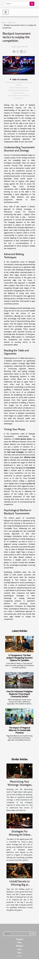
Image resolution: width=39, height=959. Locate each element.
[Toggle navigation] (6, 12)
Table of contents (20, 79)
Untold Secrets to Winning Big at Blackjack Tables (19, 885)
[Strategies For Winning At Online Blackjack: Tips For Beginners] (19, 820)
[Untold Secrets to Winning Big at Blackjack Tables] (19, 870)
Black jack (11, 22)
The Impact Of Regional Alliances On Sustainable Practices (19, 730)
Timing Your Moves (19, 93)
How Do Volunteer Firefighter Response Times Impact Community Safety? (19, 694)
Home (3, 22)
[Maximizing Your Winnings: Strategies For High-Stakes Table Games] (19, 770)
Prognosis (19, 939)
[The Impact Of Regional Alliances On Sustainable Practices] (19, 716)
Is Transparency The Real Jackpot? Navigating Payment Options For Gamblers (19, 658)
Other (19, 953)
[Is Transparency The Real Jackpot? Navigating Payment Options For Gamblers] (19, 644)
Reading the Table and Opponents (18, 90)
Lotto (19, 949)
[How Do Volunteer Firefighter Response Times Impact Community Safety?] (19, 680)
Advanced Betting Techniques (19, 87)
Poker (19, 942)
